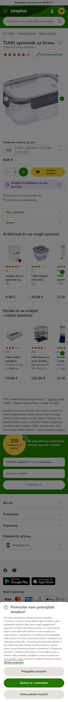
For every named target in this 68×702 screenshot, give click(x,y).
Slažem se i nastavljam (34, 683)
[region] (34, 652)
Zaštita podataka (14, 662)
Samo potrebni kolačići (34, 694)
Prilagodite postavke (34, 671)
